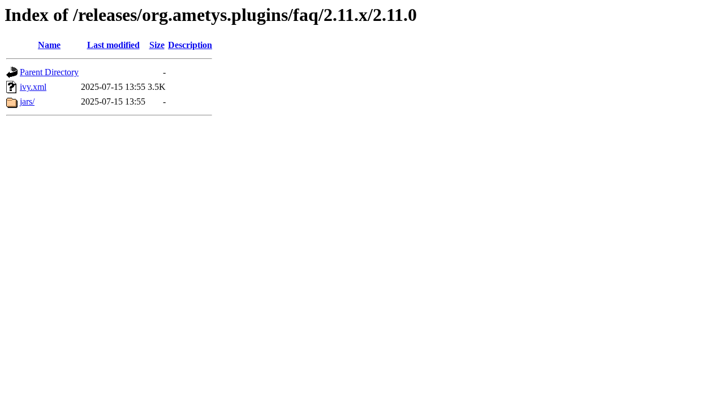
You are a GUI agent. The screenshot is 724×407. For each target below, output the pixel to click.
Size (157, 45)
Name (49, 45)
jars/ (27, 101)
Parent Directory (49, 72)
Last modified (113, 45)
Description (190, 45)
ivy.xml (33, 87)
